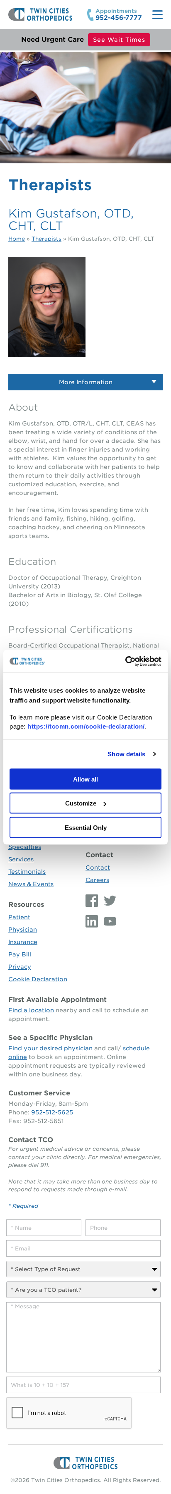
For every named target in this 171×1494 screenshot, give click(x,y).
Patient (19, 917)
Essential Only (86, 827)
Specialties (24, 847)
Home (16, 239)
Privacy (19, 966)
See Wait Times (119, 39)
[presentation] (69, 1413)
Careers (97, 880)
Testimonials (27, 871)
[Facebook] (93, 900)
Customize (80, 803)
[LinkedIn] (93, 921)
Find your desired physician (50, 1048)
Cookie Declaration (37, 979)
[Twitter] (108, 900)
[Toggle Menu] (157, 14)
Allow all (85, 778)
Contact (99, 855)
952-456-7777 (118, 18)
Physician (22, 929)
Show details (126, 754)
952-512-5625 (52, 1112)
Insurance (22, 942)
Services (21, 859)
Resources (26, 904)
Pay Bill (19, 954)
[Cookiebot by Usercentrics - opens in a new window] (125, 661)
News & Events (31, 884)
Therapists (46, 239)
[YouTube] (108, 921)
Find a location (31, 1010)
